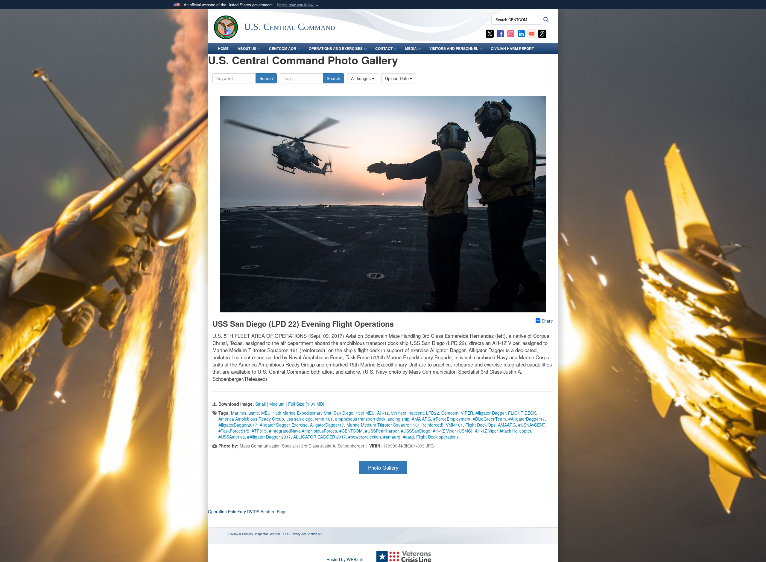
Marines (238, 413)
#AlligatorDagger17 (526, 419)
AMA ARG (421, 419)
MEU (265, 413)
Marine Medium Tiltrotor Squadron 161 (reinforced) (394, 425)
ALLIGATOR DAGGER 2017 (319, 437)
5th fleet (398, 413)
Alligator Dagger (490, 413)
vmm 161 (324, 419)
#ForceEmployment (451, 419)
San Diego (343, 413)
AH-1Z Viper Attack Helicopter (503, 431)
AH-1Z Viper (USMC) (452, 431)
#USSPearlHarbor (382, 431)
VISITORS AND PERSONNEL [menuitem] (453, 48)
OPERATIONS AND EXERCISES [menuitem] (336, 48)
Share (547, 320)
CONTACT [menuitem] (384, 48)
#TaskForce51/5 (233, 431)
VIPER (467, 413)
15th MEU (365, 413)
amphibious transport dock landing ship (372, 419)
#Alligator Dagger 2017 (269, 437)
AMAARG (507, 425)
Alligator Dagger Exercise (284, 425)
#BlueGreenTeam (489, 419)
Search (266, 78)
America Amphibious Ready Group (251, 419)
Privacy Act (298, 534)
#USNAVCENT (531, 425)
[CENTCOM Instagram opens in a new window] (511, 33)
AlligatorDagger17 (327, 425)
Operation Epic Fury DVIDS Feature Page (247, 511)
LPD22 (432, 413)
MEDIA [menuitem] (411, 48)
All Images (361, 78)
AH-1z (383, 413)
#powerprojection (364, 437)
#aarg (408, 437)
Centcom (449, 413)
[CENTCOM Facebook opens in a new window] (500, 33)
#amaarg (391, 437)
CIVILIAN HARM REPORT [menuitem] (512, 48)
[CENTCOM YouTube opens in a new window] (531, 33)
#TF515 (259, 431)
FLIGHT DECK (522, 413)
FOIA (285, 534)
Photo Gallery (383, 467)
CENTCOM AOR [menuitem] (282, 48)
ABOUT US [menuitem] (247, 48)
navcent (416, 413)
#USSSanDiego (415, 431)
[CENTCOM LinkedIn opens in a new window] (521, 33)
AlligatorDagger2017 (237, 425)
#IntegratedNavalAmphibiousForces (303, 431)
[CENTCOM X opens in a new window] (490, 33)
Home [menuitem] (223, 48)
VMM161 (454, 425)
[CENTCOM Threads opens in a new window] (542, 33)
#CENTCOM (351, 431)
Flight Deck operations (437, 437)
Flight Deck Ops (480, 425)
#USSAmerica (231, 437)
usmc (254, 413)
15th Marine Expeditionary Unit (302, 413)
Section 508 (315, 534)
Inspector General (267, 534)
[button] (298, 5)
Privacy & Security (240, 534)
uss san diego (299, 419)
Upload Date (397, 78)
